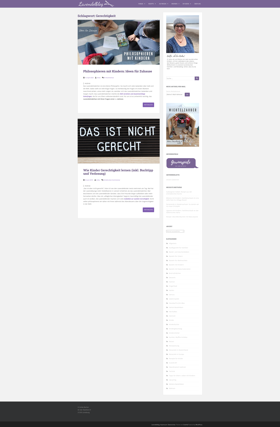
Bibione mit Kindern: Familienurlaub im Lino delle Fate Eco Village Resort (182, 199)
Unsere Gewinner (172, 180)
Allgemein (172, 243)
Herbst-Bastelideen (176, 307)
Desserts (172, 277)
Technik (172, 371)
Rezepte (151, 4)
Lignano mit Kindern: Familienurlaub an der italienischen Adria (182, 211)
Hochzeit (172, 316)
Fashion (172, 282)
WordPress (199, 425)
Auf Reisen (162, 4)
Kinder (171, 320)
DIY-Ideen (186, 4)
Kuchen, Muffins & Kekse (178, 337)
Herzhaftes (173, 312)
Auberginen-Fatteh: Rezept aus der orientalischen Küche (179, 193)
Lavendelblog (155, 425)
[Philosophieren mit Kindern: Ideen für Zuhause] (119, 42)
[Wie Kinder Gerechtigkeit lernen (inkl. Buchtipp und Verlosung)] (119, 141)
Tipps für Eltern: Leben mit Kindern (182, 376)
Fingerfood (173, 286)
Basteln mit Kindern (176, 265)
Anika (98, 78)
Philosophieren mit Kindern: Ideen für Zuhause (117, 71)
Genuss (172, 295)
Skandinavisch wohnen (177, 367)
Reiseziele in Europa (176, 354)
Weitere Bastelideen (176, 384)
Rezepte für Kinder (176, 358)
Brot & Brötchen (175, 273)
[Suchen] (197, 78)
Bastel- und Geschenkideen (179, 252)
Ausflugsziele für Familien (178, 248)
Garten (171, 290)
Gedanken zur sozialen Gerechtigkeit (136, 199)
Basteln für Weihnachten (178, 260)
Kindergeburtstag (175, 329)
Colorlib (185, 425)
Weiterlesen (148, 105)
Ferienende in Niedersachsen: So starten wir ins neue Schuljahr (182, 205)
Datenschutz (171, 425)
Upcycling (172, 380)
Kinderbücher (174, 324)
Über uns (197, 4)
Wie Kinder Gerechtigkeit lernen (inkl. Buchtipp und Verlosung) (118, 172)
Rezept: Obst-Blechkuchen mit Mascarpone (182, 217)
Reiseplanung (174, 346)
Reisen (171, 341)
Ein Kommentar (109, 78)
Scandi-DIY (173, 363)
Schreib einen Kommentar (111, 180)
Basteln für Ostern (176, 256)
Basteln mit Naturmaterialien (180, 269)
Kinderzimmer (174, 333)
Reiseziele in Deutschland (178, 350)
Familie (140, 4)
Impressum (163, 425)
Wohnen (174, 4)
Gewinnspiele (174, 299)
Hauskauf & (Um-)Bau (177, 303)
